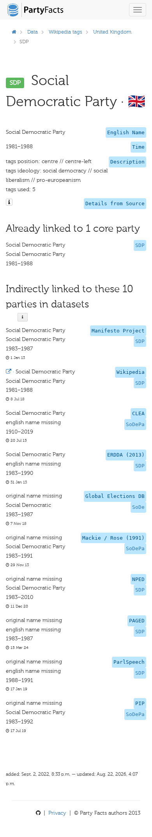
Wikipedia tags (65, 32)
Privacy (57, 813)
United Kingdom (112, 32)
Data (32, 32)
